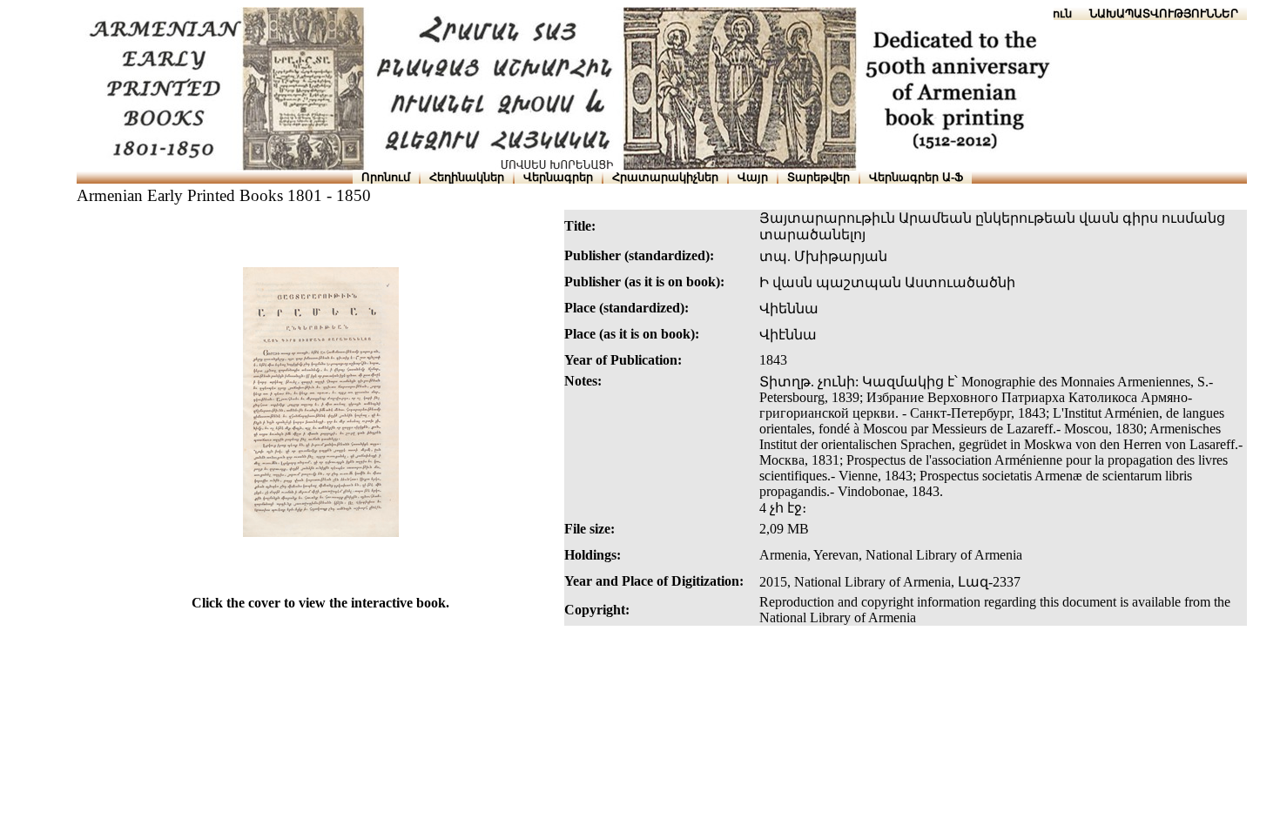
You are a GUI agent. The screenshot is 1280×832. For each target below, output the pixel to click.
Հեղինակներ (466, 177)
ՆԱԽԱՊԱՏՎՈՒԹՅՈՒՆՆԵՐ (1163, 13)
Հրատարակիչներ (665, 177)
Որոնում (385, 177)
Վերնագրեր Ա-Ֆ (916, 177)
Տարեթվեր (818, 177)
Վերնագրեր (558, 177)
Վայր (753, 177)
